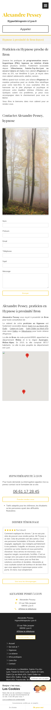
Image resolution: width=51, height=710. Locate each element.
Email (4, 241)
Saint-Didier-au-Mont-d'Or (37, 328)
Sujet (4, 261)
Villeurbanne (26, 331)
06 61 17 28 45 (26, 491)
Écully (4, 328)
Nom (4, 221)
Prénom (5, 231)
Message (6, 271)
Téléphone (7, 251)
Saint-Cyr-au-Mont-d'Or (38, 326)
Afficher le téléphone (27, 609)
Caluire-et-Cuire (16, 328)
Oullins (15, 331)
